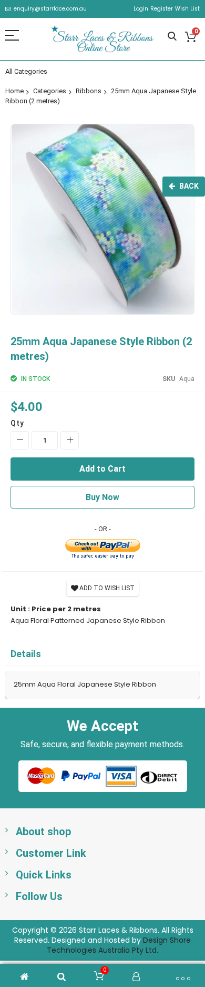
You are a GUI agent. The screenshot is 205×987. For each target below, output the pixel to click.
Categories (49, 91)
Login (141, 9)
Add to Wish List (107, 588)
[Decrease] (20, 440)
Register (161, 9)
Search (172, 36)
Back (189, 186)
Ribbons (88, 91)
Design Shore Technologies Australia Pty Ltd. (119, 945)
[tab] (102, 654)
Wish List (187, 9)
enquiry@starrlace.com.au (50, 9)
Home (14, 91)
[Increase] (69, 440)
